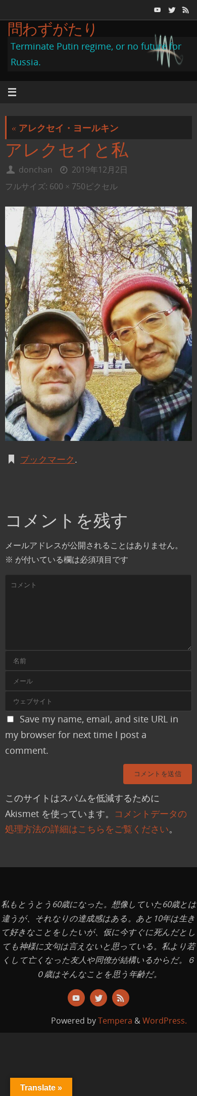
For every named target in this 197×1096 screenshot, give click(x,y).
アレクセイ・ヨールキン (65, 127)
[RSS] (185, 10)
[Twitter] (171, 10)
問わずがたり (53, 28)
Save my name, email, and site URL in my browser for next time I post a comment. (91, 734)
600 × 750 (67, 186)
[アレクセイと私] (98, 324)
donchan (36, 169)
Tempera (115, 1020)
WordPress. (164, 1020)
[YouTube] (157, 10)
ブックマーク (47, 459)
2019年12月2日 (100, 169)
